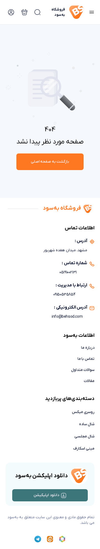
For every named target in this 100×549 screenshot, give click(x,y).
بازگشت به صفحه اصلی (50, 161)
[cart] (37, 12)
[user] (11, 12)
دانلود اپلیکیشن (46, 495)
